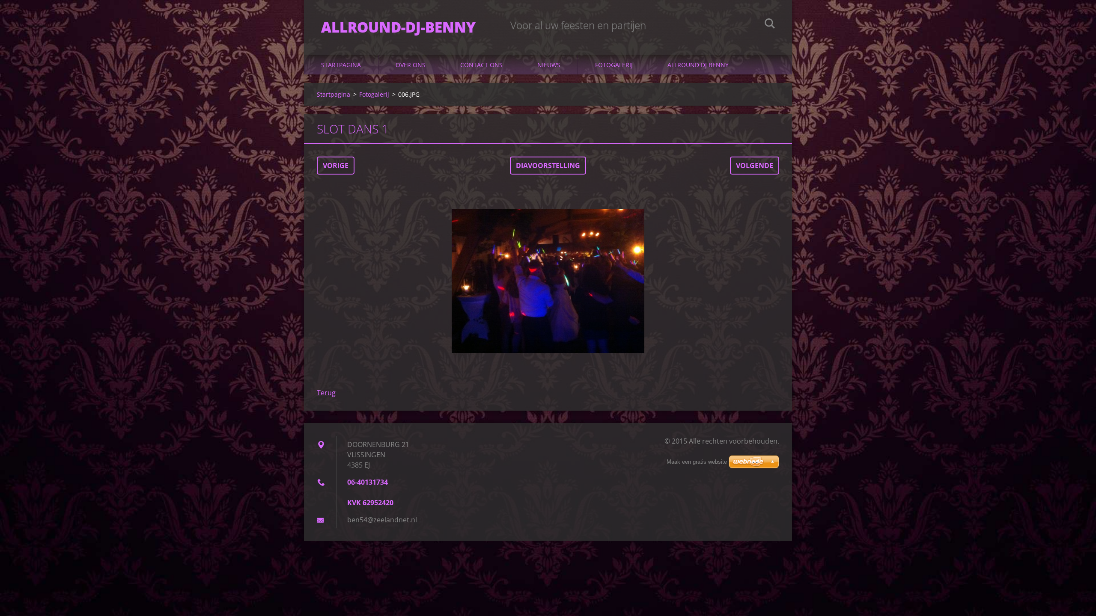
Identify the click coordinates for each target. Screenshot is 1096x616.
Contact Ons (481, 65)
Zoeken (770, 25)
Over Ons (411, 65)
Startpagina (341, 65)
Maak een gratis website (697, 462)
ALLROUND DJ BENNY (698, 65)
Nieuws (548, 65)
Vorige (335, 165)
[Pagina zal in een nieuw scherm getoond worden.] (548, 281)
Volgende (754, 165)
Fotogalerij (614, 65)
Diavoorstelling (548, 165)
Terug (326, 392)
